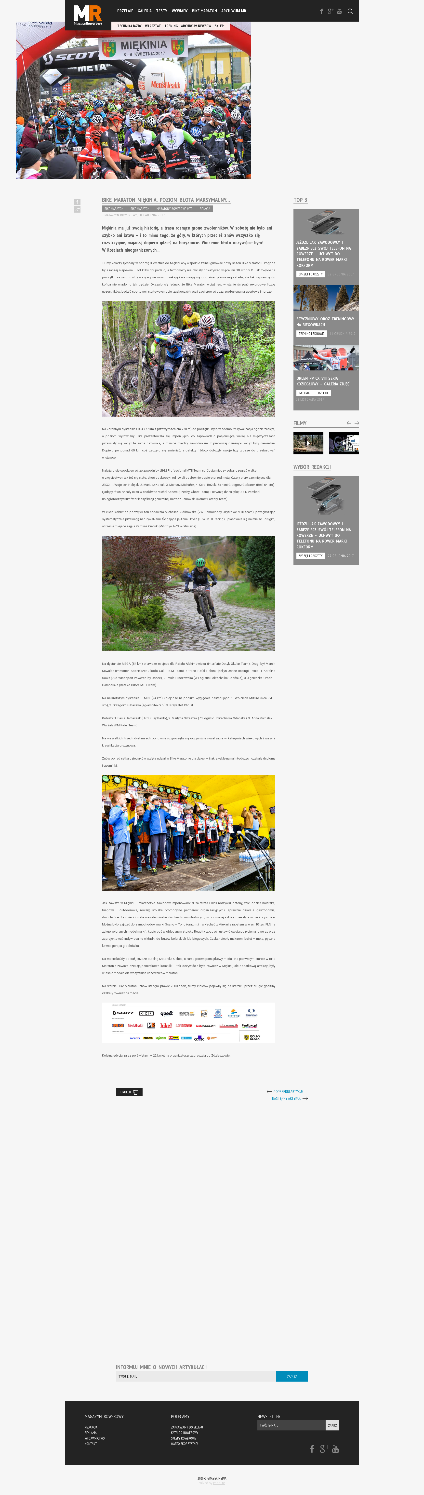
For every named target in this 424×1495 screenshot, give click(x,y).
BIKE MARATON (114, 208)
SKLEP (219, 26)
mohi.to (219, 1483)
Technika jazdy (129, 26)
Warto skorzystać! (184, 1443)
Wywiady (180, 11)
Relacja (205, 208)
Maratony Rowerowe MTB (175, 208)
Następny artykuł (286, 1098)
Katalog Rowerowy (184, 1432)
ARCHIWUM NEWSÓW (196, 26)
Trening (171, 26)
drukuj (125, 1092)
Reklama (91, 1432)
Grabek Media (216, 1478)
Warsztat (153, 26)
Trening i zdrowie (311, 333)
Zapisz (292, 1376)
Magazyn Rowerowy (88, 15)
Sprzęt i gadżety (311, 274)
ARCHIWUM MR (233, 11)
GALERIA (145, 11)
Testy (161, 11)
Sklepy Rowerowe (183, 1438)
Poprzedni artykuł (289, 1091)
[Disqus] (212, 1163)
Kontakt (91, 1443)
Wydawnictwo (95, 1438)
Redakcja (91, 1427)
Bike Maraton (204, 11)
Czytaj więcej (326, 247)
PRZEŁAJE (125, 11)
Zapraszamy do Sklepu (187, 1427)
